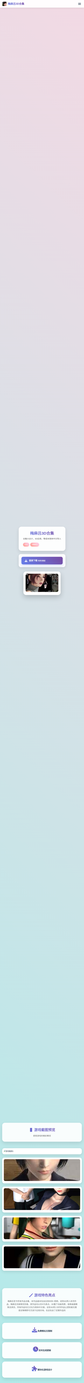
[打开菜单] (79, 4)
